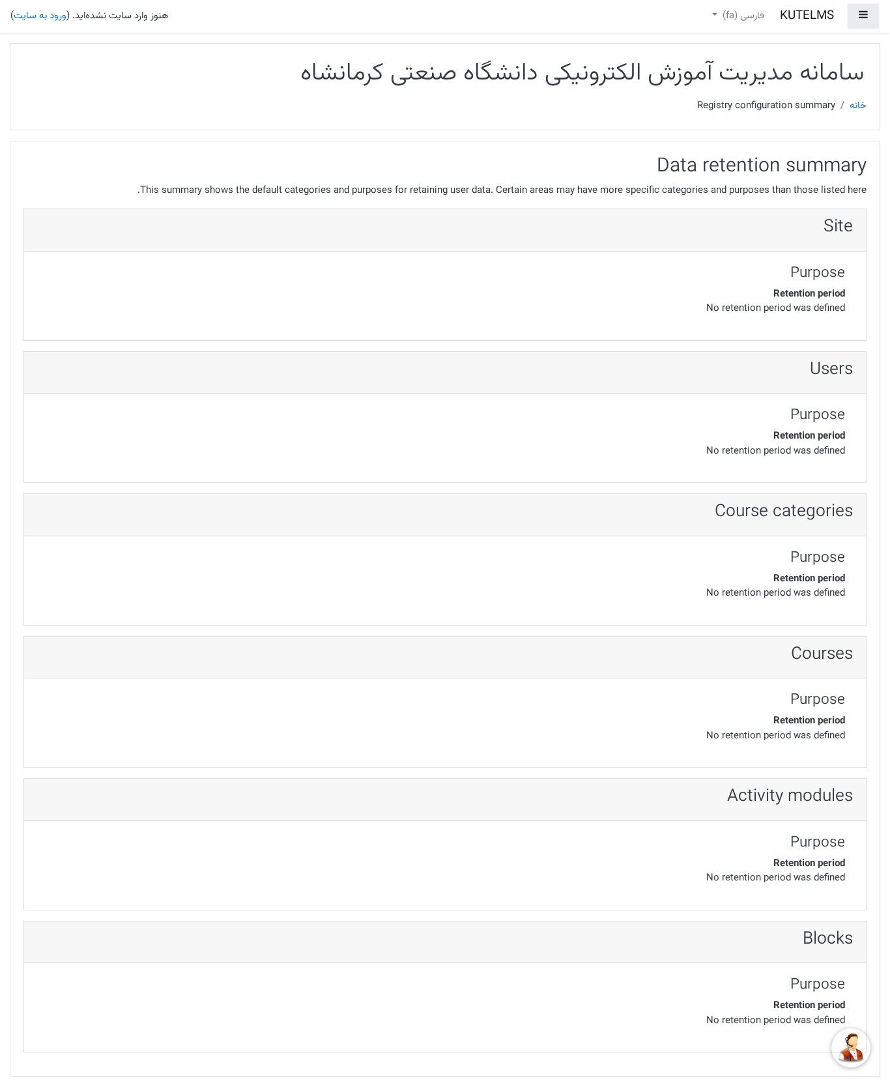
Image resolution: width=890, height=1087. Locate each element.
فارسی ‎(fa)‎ (742, 15)
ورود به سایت (40, 15)
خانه (858, 106)
